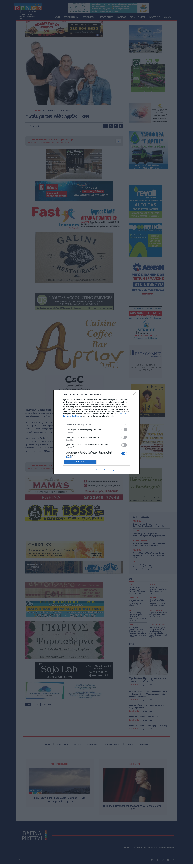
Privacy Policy (109, 470)
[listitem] (96, 425)
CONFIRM (80, 462)
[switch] (124, 429)
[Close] (135, 394)
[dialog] (96, 432)
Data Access (96, 470)
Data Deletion (84, 470)
